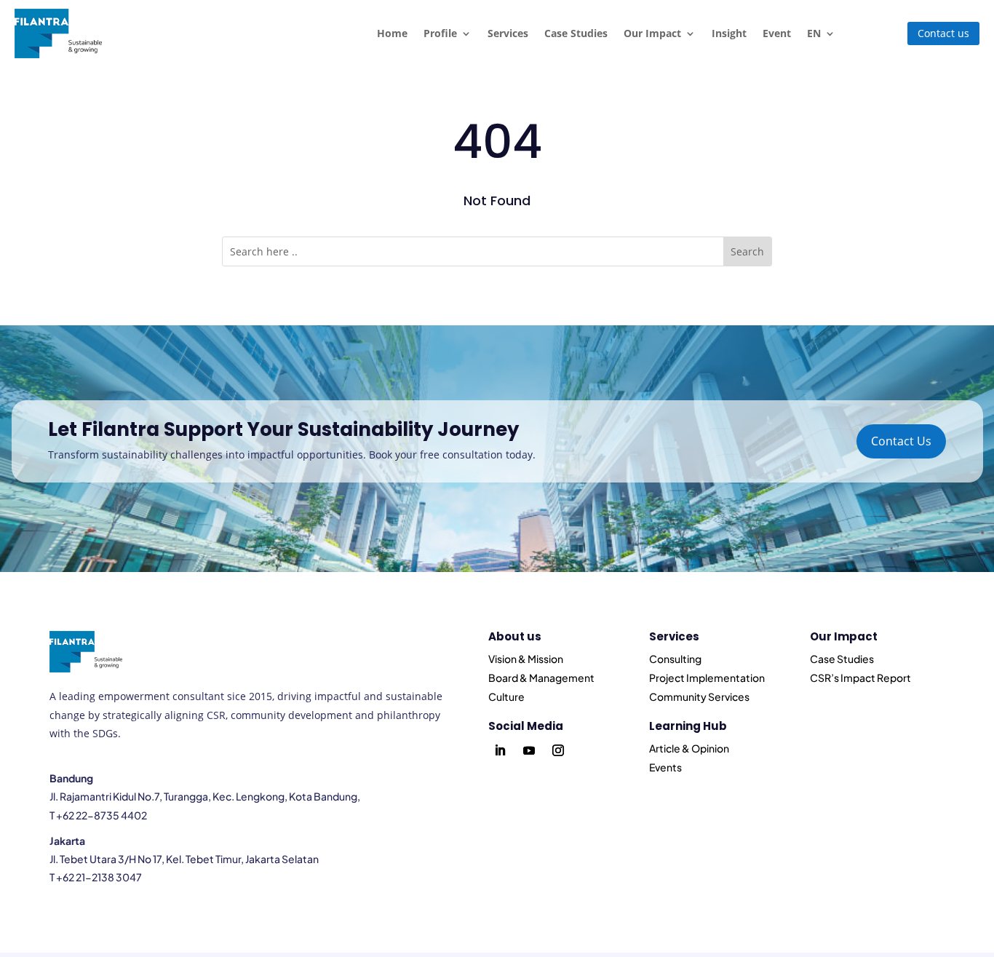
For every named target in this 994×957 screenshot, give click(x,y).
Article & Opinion (689, 748)
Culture (506, 696)
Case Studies (576, 33)
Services (508, 33)
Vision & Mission (525, 658)
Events (665, 767)
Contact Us (901, 441)
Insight (729, 33)
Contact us (943, 33)
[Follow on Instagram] (558, 750)
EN (814, 33)
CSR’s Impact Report (860, 677)
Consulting (675, 658)
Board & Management (541, 677)
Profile (440, 33)
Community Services (699, 696)
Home (392, 33)
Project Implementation (707, 677)
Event (777, 33)
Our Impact (652, 33)
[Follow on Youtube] (529, 750)
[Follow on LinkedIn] (500, 750)
